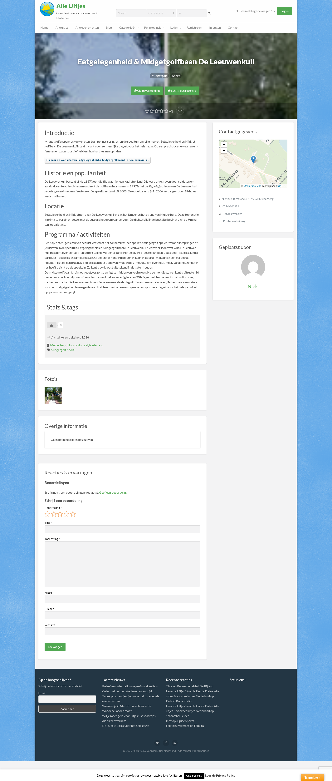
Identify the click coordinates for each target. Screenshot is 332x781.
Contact (233, 27)
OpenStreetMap (252, 186)
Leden (174, 27)
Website (50, 625)
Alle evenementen (87, 27)
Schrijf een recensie (183, 90)
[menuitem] (255, 11)
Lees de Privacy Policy (220, 775)
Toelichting (52, 539)
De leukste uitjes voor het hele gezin (125, 725)
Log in (285, 11)
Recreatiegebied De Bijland (195, 686)
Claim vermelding (148, 90)
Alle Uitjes (70, 6)
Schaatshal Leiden (177, 716)
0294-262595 (230, 206)
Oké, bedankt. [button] (194, 775)
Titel (48, 522)
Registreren (194, 27)
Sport (176, 75)
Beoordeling (53, 507)
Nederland (96, 345)
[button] (253, 160)
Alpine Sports (185, 721)
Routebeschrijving (234, 221)
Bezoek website (232, 213)
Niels (253, 286)
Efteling (199, 725)
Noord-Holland (77, 345)
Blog (109, 27)
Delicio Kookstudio (179, 701)
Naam (49, 592)
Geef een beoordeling (113, 492)
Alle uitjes (62, 27)
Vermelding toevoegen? (256, 11)
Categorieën (127, 27)
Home (44, 27)
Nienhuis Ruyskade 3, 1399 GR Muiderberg (248, 198)
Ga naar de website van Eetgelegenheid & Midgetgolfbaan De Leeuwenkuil (95, 160)
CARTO (282, 186)
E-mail (49, 608)
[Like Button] (51, 325)
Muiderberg (58, 345)
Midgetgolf (159, 75)
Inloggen (215, 27)
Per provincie (152, 27)
